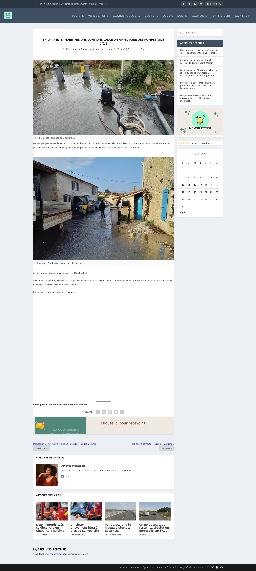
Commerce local (126, 16)
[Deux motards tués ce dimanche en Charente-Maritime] (52, 511)
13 (200, 184)
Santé (182, 16)
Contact (242, 16)
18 (189, 192)
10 (183, 184)
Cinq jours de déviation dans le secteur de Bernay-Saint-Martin (196, 61)
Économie (199, 16)
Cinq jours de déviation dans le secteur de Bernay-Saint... (79, 3)
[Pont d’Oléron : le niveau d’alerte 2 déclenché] (120, 511)
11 (189, 184)
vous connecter (52, 553)
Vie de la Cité (98, 16)
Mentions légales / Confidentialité (149, 567)
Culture (151, 16)
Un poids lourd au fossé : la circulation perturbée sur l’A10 (154, 527)
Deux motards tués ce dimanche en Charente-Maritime (50, 527)
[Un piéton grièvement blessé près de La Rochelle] (86, 511)
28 (206, 199)
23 (217, 192)
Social (168, 16)
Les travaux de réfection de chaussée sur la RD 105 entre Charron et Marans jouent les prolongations (199, 73)
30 (217, 199)
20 (200, 192)
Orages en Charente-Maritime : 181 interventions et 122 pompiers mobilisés (198, 98)
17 (183, 192)
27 (200, 199)
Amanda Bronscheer (82, 49)
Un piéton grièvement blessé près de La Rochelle (85, 527)
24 (183, 199)
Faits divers (221, 16)
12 (195, 184)
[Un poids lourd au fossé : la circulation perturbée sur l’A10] (155, 511)
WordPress (82, 567)
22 (211, 192)
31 (183, 206)
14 (206, 184)
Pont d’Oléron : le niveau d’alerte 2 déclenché (118, 527)
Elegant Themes (52, 567)
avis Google (207, 143)
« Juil (182, 212)
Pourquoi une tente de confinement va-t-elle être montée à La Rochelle (198, 51)
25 (189, 199)
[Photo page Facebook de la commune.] (103, 97)
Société (78, 16)
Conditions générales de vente (187, 567)
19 (195, 192)
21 (206, 192)
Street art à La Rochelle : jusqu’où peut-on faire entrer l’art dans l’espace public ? (197, 85)
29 (211, 199)
